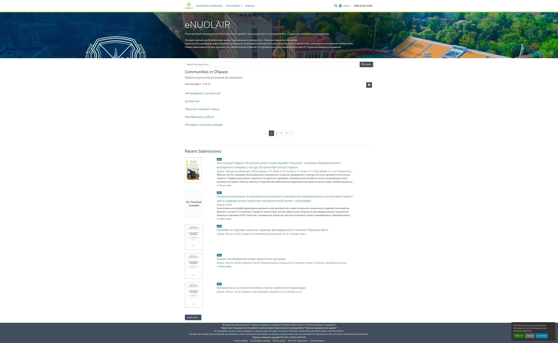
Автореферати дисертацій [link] (202, 93)
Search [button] (367, 64)
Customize (541, 335)
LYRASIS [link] (301, 337)
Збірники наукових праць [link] (202, 109)
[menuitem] (233, 6)
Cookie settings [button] (241, 340)
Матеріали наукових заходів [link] (203, 125)
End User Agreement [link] (297, 340)
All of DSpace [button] (233, 5)
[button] (189, 6)
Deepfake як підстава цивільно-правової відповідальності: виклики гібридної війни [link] (272, 230)
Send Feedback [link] (317, 340)
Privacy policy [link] (279, 340)
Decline (530, 335)
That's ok (519, 335)
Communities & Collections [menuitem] (209, 5)
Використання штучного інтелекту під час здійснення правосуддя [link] (261, 288)
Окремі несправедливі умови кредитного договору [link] (251, 259)
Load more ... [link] (193, 317)
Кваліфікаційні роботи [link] (199, 117)
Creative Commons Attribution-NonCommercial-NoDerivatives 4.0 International (307, 331)
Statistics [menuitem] (250, 5)
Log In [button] (346, 5)
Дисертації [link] (192, 101)
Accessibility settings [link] (260, 340)
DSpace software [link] (261, 337)
